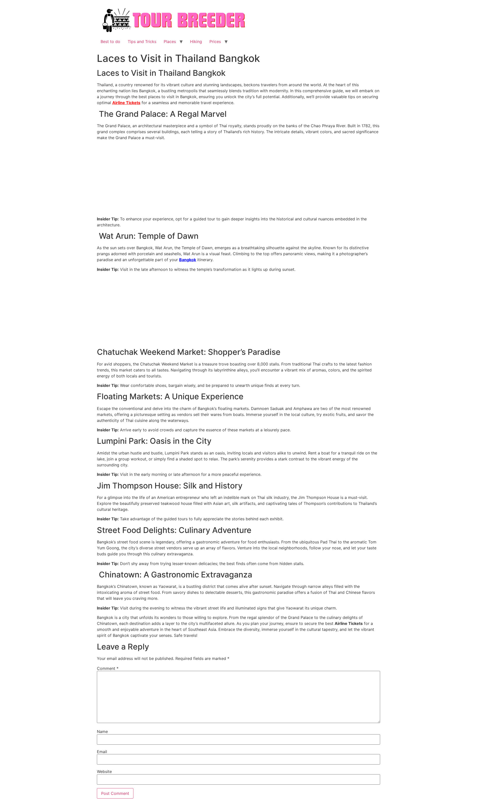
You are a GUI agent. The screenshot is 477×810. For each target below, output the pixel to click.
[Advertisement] (238, 179)
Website (104, 771)
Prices (215, 41)
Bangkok (187, 259)
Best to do (110, 41)
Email (102, 752)
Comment (108, 668)
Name (102, 731)
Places (170, 41)
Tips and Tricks (142, 41)
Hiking (196, 41)
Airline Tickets (126, 102)
